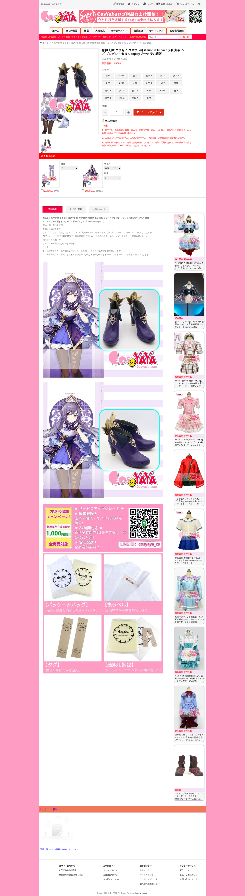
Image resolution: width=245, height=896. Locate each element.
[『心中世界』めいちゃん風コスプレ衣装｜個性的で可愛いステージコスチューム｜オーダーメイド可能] (189, 471)
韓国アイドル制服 (80, 37)
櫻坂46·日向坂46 (48, 37)
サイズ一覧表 (111, 121)
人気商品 (100, 30)
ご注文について (110, 875)
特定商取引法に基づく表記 (71, 875)
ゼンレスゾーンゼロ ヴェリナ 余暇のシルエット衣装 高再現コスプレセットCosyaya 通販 (189, 324)
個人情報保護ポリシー (150, 884)
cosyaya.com (142, 893)
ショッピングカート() (190, 4)
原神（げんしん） (120, 37)
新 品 (86, 30)
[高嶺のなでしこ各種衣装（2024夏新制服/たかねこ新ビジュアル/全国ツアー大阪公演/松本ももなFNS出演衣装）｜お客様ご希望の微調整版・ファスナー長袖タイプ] (189, 589)
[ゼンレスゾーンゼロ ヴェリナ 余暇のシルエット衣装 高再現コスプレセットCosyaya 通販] (189, 294)
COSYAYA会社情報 (67, 870)
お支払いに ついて (111, 879)
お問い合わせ (167, 4)
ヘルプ (150, 4)
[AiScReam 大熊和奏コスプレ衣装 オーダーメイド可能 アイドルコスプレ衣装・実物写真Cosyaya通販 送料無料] (189, 648)
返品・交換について (189, 875)
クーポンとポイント (149, 879)
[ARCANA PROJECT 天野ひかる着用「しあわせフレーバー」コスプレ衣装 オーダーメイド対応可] (189, 235)
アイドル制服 (64, 37)
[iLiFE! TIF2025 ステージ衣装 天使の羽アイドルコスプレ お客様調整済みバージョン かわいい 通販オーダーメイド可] (189, 412)
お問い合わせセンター (190, 879)
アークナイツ (95, 37)
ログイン (136, 4)
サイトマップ (156, 30)
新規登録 (120, 4)
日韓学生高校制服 (138, 37)
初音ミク (107, 37)
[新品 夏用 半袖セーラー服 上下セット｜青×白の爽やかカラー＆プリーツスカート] (189, 530)
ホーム (55, 30)
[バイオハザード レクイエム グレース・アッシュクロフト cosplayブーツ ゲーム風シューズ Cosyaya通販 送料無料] (189, 766)
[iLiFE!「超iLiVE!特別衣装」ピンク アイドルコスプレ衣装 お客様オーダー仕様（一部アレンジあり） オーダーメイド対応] (189, 353)
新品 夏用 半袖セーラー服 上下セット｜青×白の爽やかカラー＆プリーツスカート (188, 560)
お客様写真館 (177, 30)
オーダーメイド (119, 30)
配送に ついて (186, 870)
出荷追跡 (138, 30)
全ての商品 (71, 30)
